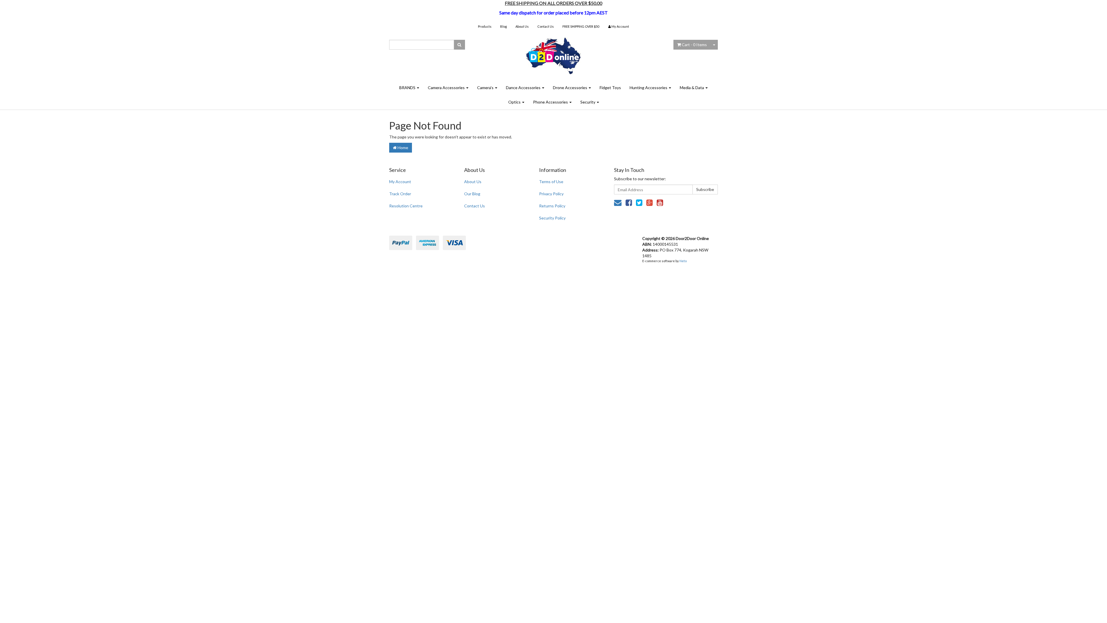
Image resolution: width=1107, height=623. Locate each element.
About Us (522, 26)
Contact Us (545, 26)
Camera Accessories (447, 87)
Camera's (485, 87)
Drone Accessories (570, 87)
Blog (503, 26)
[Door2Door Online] (554, 53)
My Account (400, 181)
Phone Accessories (551, 102)
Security (588, 102)
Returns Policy (552, 205)
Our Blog (472, 193)
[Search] (459, 45)
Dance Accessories (523, 87)
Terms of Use (551, 181)
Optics (515, 102)
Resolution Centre (406, 205)
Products (485, 26)
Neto (683, 261)
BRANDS (407, 87)
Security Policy (552, 217)
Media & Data (692, 87)
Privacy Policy (551, 193)
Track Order (400, 193)
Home (402, 147)
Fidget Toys (610, 87)
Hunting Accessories (649, 87)
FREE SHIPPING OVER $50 (580, 26)
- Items (694, 44)
